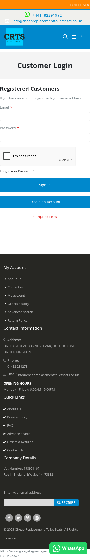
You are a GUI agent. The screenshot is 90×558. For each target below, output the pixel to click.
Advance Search (19, 433)
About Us (14, 409)
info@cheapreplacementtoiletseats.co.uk (47, 20)
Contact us (16, 287)
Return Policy (18, 320)
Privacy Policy (17, 417)
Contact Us (15, 450)
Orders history (19, 303)
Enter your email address (22, 492)
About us (15, 279)
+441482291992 (47, 15)
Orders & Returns (20, 442)
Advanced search (20, 312)
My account (17, 295)
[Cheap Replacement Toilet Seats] (15, 37)
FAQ (10, 425)
